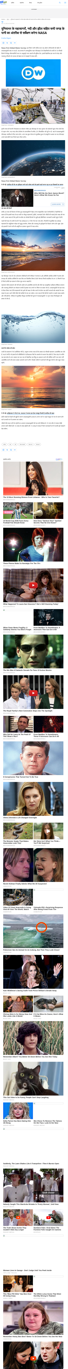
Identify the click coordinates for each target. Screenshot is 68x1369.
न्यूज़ (8, 19)
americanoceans (11, 272)
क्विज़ (30, 3)
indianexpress (11, 125)
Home (3, 19)
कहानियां (22, 3)
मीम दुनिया (39, 3)
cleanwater (10, 344)
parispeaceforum (11, 177)
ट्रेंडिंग (12, 3)
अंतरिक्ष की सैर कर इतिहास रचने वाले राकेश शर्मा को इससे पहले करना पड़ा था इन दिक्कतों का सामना (35, 184)
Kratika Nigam (6, 38)
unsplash (10, 409)
